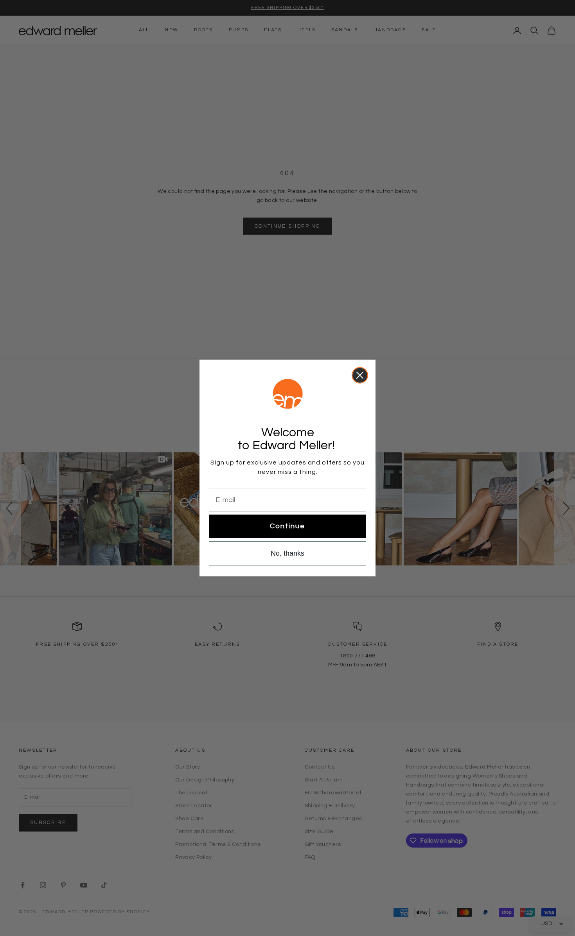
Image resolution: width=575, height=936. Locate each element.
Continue (287, 526)
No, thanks (287, 553)
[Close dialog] (360, 375)
